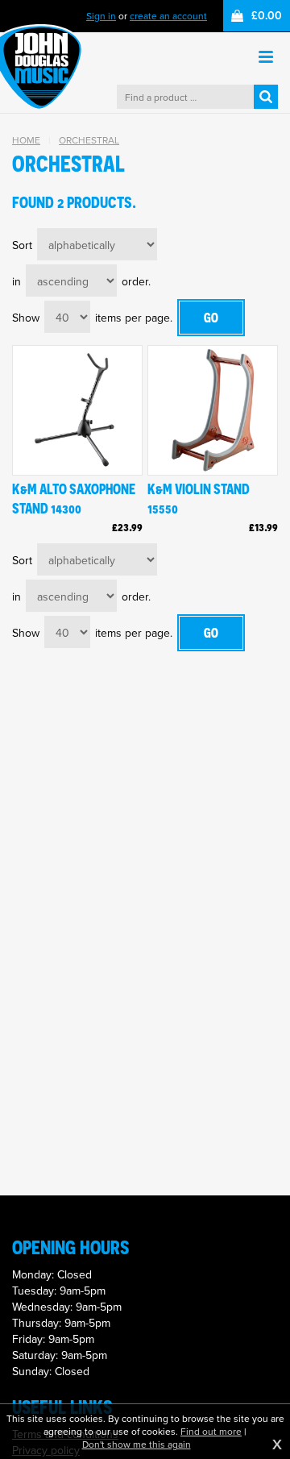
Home (26, 140)
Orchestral (89, 140)
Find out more (211, 1431)
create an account (168, 16)
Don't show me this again (136, 1444)
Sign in (101, 16)
